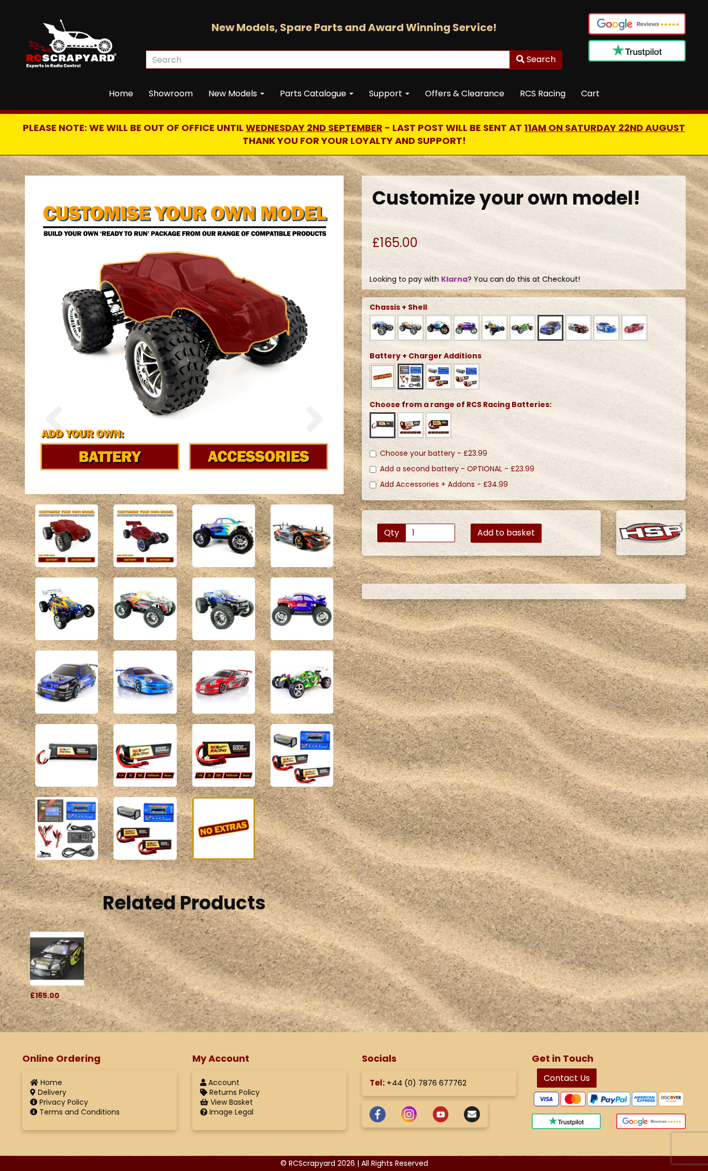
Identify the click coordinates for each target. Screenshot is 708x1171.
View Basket (230, 1102)
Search (540, 59)
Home (121, 93)
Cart (590, 93)
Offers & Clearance (464, 93)
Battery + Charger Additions (426, 356)
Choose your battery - (433, 453)
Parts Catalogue (314, 93)
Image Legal (230, 1112)
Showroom (171, 93)
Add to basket (506, 533)
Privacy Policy (62, 1102)
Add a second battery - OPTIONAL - (457, 469)
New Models (233, 93)
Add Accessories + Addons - (444, 484)
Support (386, 93)
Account (222, 1082)
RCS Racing (542, 93)
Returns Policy (233, 1092)
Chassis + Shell (398, 307)
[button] (54, 446)
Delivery (51, 1092)
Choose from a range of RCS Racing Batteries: (460, 405)
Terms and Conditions (78, 1112)
